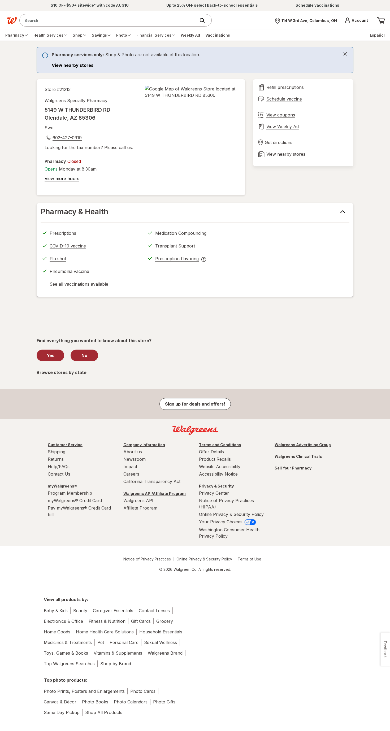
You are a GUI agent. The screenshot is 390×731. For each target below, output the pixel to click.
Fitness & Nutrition (107, 621)
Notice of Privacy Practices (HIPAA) (226, 504)
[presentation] (195, 60)
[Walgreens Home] (12, 20)
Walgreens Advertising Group (303, 444)
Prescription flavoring (177, 259)
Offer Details (211, 451)
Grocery (164, 621)
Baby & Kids (56, 610)
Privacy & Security (216, 486)
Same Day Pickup (62, 712)
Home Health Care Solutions (105, 631)
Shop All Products (103, 712)
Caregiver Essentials (113, 610)
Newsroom (134, 459)
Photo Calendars (131, 701)
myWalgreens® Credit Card (75, 500)
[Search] (204, 20)
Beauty (80, 610)
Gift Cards (141, 621)
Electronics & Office (63, 621)
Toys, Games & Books (66, 653)
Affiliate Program (140, 508)
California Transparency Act (151, 481)
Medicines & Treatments (68, 642)
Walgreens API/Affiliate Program (154, 493)
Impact (130, 466)
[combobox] (109, 20)
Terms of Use (249, 559)
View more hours (62, 178)
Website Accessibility (219, 466)
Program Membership (70, 493)
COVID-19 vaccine (68, 246)
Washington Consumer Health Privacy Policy (229, 533)
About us (132, 451)
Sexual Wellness (160, 642)
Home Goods (57, 631)
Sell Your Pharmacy (293, 468)
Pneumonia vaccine (69, 271)
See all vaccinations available (79, 284)
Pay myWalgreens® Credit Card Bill (79, 511)
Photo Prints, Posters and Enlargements (84, 691)
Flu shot (58, 258)
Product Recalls (215, 459)
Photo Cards (142, 691)
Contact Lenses (154, 610)
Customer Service (65, 444)
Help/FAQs (59, 466)
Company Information (144, 444)
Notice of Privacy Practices (147, 559)
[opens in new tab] (191, 92)
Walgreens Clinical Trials (298, 456)
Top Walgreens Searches (69, 663)
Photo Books (95, 701)
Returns (56, 459)
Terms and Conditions (220, 444)
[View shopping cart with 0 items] (381, 20)
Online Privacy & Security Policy (231, 514)
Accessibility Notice (218, 474)
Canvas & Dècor (60, 701)
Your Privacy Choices (221, 521)
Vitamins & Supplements (118, 653)
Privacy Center (214, 493)
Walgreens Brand (165, 653)
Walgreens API (138, 500)
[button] (356, 20)
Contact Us (59, 474)
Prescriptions (63, 233)
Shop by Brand (115, 663)
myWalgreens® (62, 486)
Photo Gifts (164, 701)
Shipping (56, 451)
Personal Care (124, 642)
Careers (131, 474)
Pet (100, 642)
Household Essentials (160, 631)
